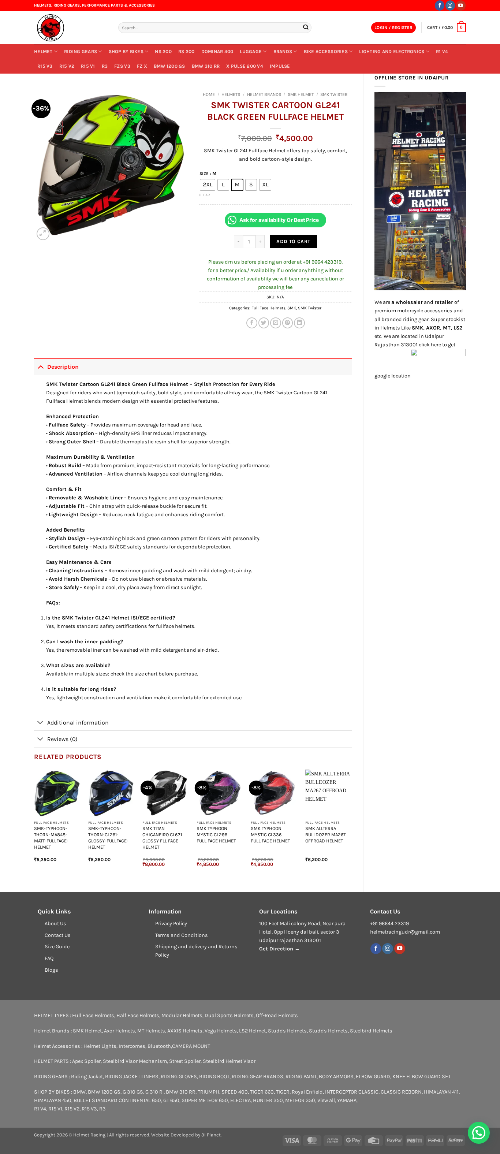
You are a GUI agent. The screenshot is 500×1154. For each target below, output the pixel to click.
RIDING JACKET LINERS (131, 1076)
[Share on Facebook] (251, 322)
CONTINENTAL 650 (140, 1100)
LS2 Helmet (252, 1031)
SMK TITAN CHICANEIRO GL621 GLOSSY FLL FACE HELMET (162, 837)
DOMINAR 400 (217, 51)
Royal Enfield (307, 1092)
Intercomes (132, 1046)
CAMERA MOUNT (191, 1046)
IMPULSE (280, 66)
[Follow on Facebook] (439, 5)
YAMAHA (347, 1100)
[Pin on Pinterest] (287, 322)
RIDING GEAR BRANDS (257, 1076)
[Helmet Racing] (70, 27)
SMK (291, 307)
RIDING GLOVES (179, 1076)
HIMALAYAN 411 (441, 1092)
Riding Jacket (87, 1076)
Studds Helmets (287, 1031)
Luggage (251, 51)
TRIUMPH (208, 1092)
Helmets (230, 94)
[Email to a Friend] (275, 322)
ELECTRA (240, 1100)
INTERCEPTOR (341, 1092)
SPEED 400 (234, 1092)
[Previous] (34, 824)
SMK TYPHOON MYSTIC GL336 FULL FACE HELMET (270, 835)
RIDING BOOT (214, 1076)
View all (326, 1100)
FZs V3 (122, 66)
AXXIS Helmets (184, 1031)
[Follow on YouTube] (461, 5)
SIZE (204, 173)
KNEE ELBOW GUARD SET (421, 1076)
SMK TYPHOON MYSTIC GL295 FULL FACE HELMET (216, 835)
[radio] (207, 184)
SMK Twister (334, 94)
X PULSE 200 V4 (244, 66)
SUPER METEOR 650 (205, 1100)
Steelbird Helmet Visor (229, 1061)
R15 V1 (88, 66)
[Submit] (305, 27)
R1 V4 (442, 51)
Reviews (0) (62, 739)
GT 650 (171, 1100)
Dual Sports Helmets (229, 1015)
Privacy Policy (171, 923)
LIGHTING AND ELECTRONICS (391, 51)
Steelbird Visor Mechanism (135, 1061)
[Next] (351, 824)
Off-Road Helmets (277, 1015)
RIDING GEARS (80, 51)
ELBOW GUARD (373, 1076)
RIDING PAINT (301, 1076)
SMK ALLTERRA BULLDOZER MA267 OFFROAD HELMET (325, 835)
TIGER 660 (262, 1092)
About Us (55, 923)
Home (209, 94)
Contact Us (58, 935)
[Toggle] (40, 366)
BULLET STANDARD (95, 1100)
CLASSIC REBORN (401, 1092)
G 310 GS (133, 1092)
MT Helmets (151, 1031)
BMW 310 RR (206, 66)
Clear (204, 195)
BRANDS (282, 51)
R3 (105, 66)
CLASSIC (368, 1092)
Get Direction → (279, 949)
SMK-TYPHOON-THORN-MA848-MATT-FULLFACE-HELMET (51, 837)
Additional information (78, 722)
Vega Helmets (221, 1031)
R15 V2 (67, 66)
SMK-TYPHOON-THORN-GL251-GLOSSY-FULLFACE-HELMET (108, 837)
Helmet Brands (264, 94)
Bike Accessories (326, 51)
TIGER (283, 1092)
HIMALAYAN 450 (52, 1100)
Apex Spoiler (86, 1061)
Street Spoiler (185, 1061)
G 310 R (154, 1092)
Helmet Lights (99, 1046)
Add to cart (293, 241)
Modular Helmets (181, 1015)
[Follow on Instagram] (450, 5)
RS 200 (186, 51)
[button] (393, 27)
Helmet (43, 51)
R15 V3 (45, 66)
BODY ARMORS (336, 1076)
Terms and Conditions (181, 935)
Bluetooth (159, 1046)
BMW (79, 1092)
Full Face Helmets (268, 307)
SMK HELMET (301, 94)
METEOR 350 (300, 1100)
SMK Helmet (87, 1031)
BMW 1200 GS (169, 66)
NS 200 (163, 51)
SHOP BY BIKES (126, 51)
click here (430, 345)
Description (63, 366)
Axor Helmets (119, 1031)
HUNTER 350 (268, 1100)
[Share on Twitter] (263, 322)
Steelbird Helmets (371, 1031)
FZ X (142, 66)
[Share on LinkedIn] (299, 322)
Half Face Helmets (137, 1015)
